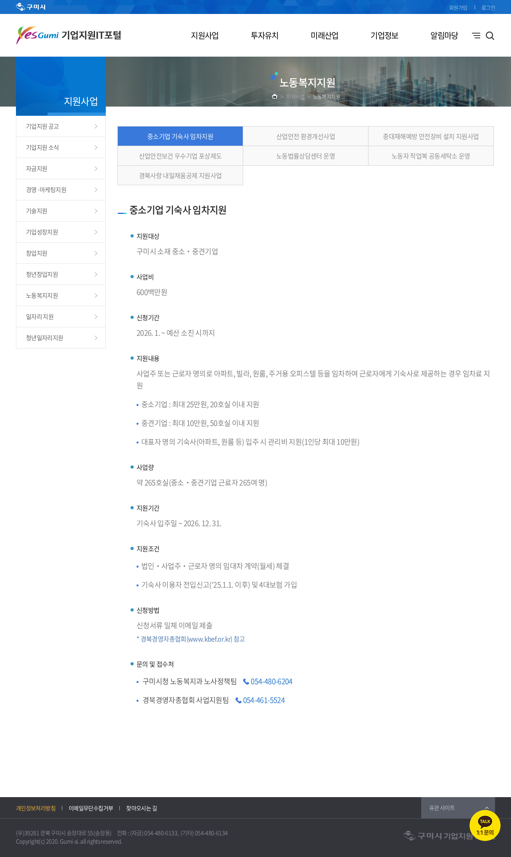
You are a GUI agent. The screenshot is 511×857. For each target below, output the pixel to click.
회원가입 (458, 7)
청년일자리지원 (44, 337)
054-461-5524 (264, 700)
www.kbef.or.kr (209, 638)
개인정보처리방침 (35, 808)
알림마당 (444, 35)
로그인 (488, 7)
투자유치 (264, 35)
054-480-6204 (271, 681)
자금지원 (36, 168)
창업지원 (36, 253)
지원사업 (204, 35)
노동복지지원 (326, 96)
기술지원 (36, 210)
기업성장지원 (42, 232)
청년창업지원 (42, 274)
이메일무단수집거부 (91, 808)
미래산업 (324, 35)
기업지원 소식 (42, 147)
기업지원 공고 (42, 126)
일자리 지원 (39, 316)
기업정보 (384, 35)
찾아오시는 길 (141, 808)
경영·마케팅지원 (46, 189)
